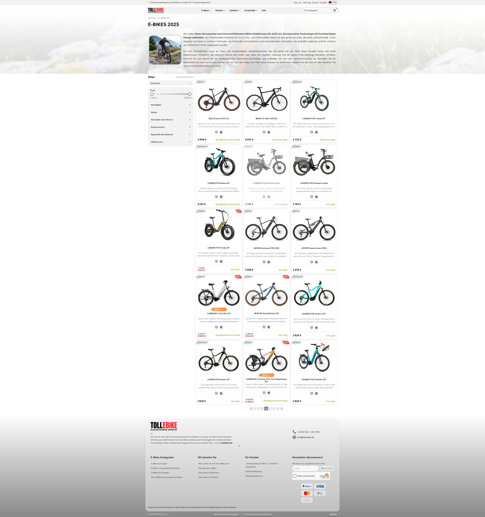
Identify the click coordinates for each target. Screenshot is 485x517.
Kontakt (323, 2)
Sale (264, 10)
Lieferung (307, 2)
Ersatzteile (250, 10)
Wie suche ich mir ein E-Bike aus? (213, 463)
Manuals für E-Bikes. (207, 468)
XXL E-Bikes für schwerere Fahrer (166, 477)
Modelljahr (156, 105)
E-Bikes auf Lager (159, 463)
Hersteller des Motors (162, 119)
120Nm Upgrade (220, 309)
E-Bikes (205, 10)
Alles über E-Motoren (208, 477)
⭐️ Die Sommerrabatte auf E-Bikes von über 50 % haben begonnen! (179, 2)
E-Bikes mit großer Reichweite (165, 468)
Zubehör (233, 10)
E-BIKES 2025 (164, 18)
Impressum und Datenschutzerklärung (257, 514)
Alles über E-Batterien (208, 472)
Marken (219, 10)
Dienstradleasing (254, 471)
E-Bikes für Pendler (160, 472)
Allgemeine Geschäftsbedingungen (226, 514)
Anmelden (328, 468)
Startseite (152, 18)
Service (315, 2)
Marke (154, 112)
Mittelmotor (157, 142)
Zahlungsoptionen (254, 476)
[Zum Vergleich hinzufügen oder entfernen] (221, 132)
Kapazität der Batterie (162, 134)
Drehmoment (157, 127)
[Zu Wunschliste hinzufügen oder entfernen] (216, 132)
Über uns (297, 2)
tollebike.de (226, 443)
